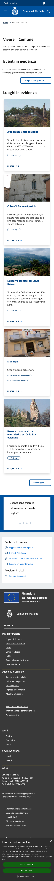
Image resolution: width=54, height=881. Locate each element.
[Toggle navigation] (5, 11)
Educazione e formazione (17, 706)
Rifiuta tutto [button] (27, 871)
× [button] (51, 841)
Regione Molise (10, 3)
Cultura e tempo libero (16, 681)
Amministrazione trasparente (19, 838)
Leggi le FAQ (11, 817)
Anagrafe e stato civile (16, 677)
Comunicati (11, 740)
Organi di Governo (14, 639)
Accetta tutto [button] (27, 864)
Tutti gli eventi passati (34, 80)
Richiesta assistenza (15, 821)
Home (5, 22)
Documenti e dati (13, 664)
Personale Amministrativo (17, 660)
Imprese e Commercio (15, 689)
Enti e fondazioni (13, 651)
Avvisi (8, 744)
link (3, 859)
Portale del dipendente (16, 825)
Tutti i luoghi (38, 482)
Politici (9, 656)
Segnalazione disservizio (17, 812)
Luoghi (9, 756)
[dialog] (27, 859)
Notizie (9, 736)
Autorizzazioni (12, 714)
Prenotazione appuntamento (18, 808)
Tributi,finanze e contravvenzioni (20, 710)
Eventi (9, 760)
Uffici (8, 647)
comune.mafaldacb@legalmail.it (20, 793)
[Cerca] (48, 11)
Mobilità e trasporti (14, 693)
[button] (27, 876)
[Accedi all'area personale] (43, 3)
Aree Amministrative (15, 643)
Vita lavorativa (12, 685)
